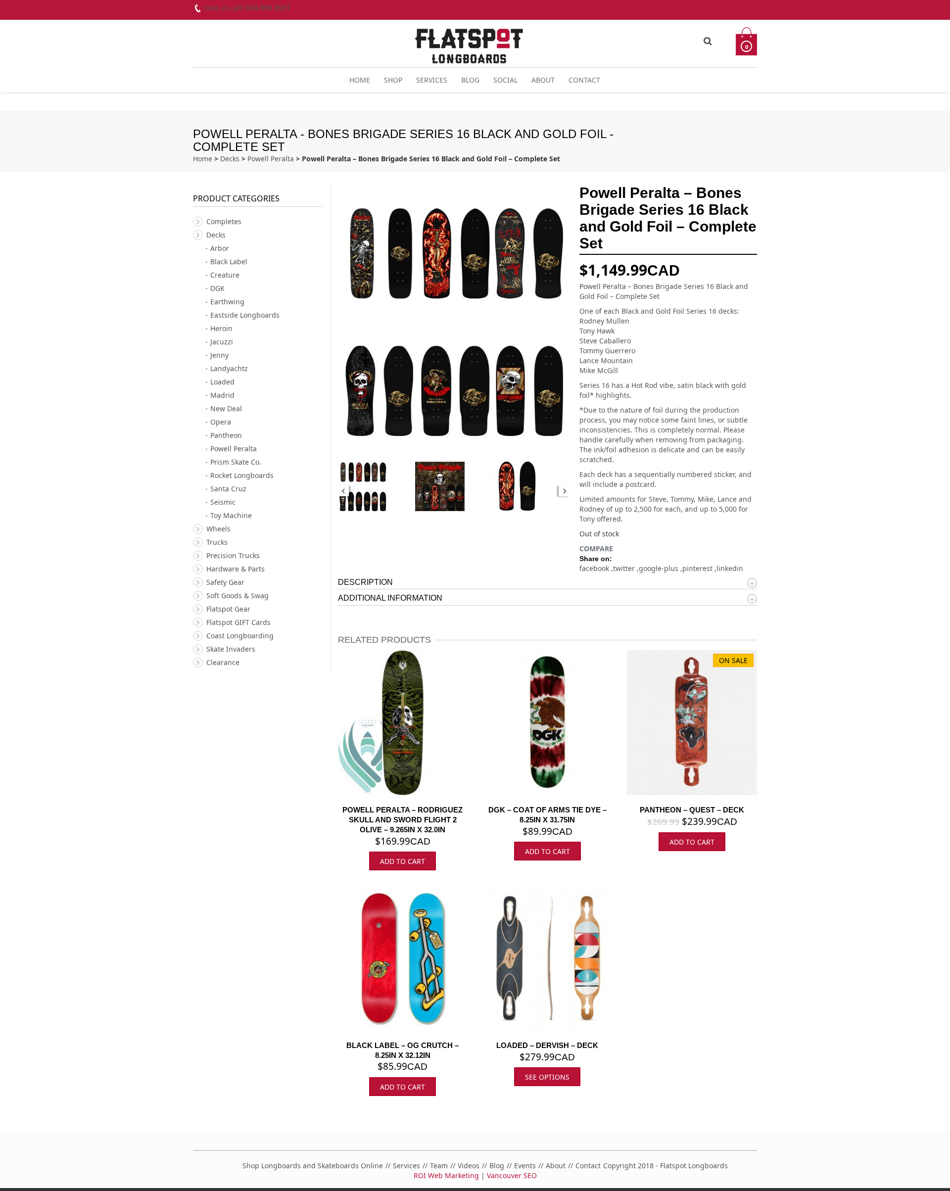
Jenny (219, 355)
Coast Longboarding (240, 635)
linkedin (729, 568)
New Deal (226, 408)
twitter (625, 568)
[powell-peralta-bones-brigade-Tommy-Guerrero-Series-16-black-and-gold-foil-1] (531, 486)
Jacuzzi (221, 341)
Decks (229, 158)
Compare (596, 548)
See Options (547, 1077)
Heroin (221, 328)
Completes (223, 221)
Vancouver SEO (512, 1175)
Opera (220, 422)
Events (525, 1165)
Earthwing (227, 301)
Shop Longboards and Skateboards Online (312, 1165)
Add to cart (402, 861)
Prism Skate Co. (235, 462)
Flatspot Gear (228, 609)
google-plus (659, 568)
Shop (393, 80)
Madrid (222, 395)
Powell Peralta (270, 158)
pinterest (698, 568)
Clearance (222, 662)
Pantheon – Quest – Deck (692, 810)
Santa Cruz (228, 488)
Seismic (223, 502)
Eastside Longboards (245, 315)
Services (431, 80)
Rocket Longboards (242, 475)
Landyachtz (229, 368)
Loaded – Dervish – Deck (547, 1045)
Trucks (217, 542)
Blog (470, 80)
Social (505, 80)
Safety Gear (225, 582)
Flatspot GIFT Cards (238, 622)
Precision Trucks (233, 555)
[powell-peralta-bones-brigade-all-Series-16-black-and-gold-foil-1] (453, 486)
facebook (595, 568)
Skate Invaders (230, 649)
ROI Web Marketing (446, 1175)
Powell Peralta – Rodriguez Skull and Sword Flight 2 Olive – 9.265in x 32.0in (402, 820)
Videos (468, 1165)
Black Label (228, 261)
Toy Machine (231, 515)
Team (439, 1165)
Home (359, 80)
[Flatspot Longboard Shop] (468, 42)
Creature (224, 275)
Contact (584, 80)
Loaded (222, 381)
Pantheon (226, 435)
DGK (217, 288)
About (543, 80)
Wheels (218, 528)
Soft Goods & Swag (237, 595)
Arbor (219, 248)
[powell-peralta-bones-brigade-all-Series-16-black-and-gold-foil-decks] (376, 486)
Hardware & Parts (235, 568)
